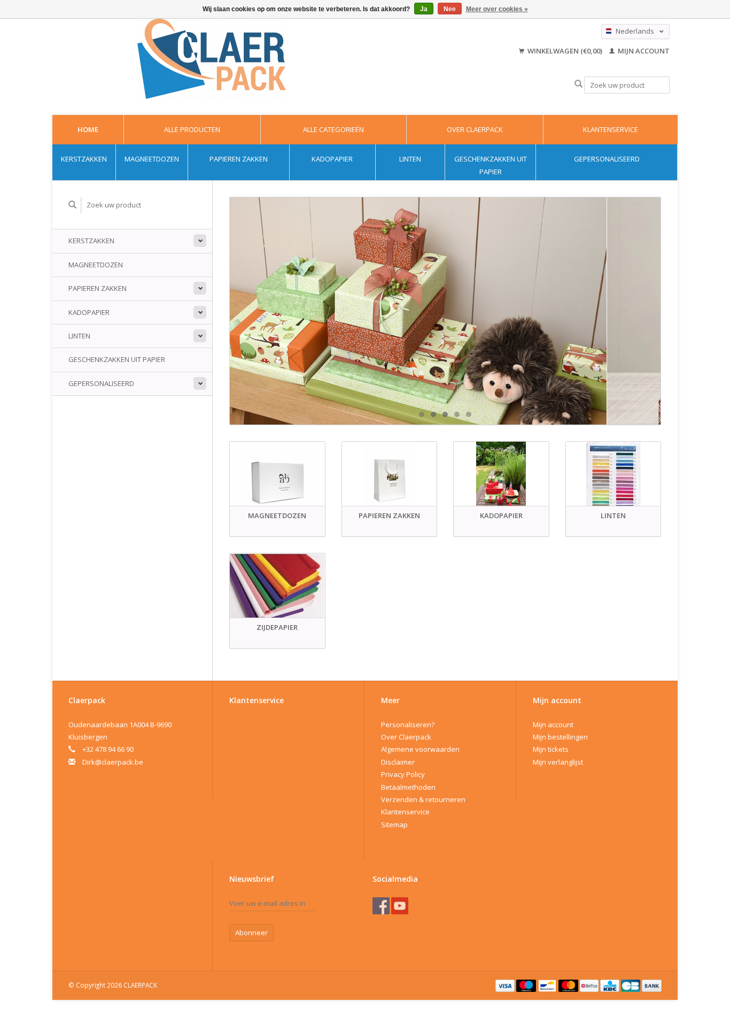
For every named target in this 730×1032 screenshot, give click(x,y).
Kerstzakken (84, 159)
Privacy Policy (403, 774)
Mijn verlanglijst (558, 762)
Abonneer (251, 932)
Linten (410, 159)
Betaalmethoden (408, 787)
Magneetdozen (152, 159)
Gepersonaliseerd (607, 159)
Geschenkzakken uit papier (490, 165)
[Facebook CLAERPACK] (381, 905)
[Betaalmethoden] (506, 985)
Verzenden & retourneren (423, 799)
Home (87, 129)
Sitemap (394, 824)
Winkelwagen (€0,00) (565, 51)
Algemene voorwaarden (420, 749)
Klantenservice (610, 129)
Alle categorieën (333, 129)
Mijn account (643, 51)
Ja (424, 9)
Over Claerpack (475, 129)
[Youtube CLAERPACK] (399, 905)
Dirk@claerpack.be (112, 762)
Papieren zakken (238, 159)
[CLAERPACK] (211, 59)
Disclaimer (398, 762)
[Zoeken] (578, 84)
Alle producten (192, 129)
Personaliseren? (407, 724)
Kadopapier (332, 159)
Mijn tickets (551, 749)
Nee (450, 9)
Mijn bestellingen (560, 737)
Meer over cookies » (497, 9)
